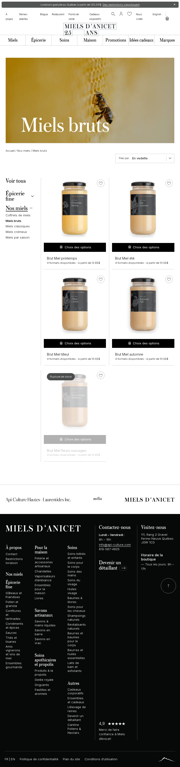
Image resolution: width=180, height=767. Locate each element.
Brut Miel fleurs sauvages (66, 451)
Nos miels (23, 150)
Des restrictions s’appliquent (121, 4)
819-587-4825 (109, 549)
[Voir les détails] (75, 209)
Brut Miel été (125, 258)
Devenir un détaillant (110, 565)
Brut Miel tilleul (58, 354)
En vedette (140, 158)
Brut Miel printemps (62, 258)
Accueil (10, 150)
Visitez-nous (153, 527)
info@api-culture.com (115, 544)
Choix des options (78, 247)
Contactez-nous (115, 527)
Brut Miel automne (129, 354)
